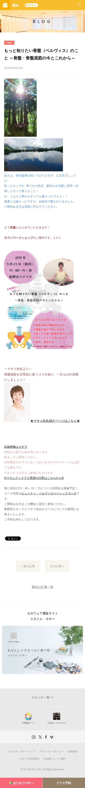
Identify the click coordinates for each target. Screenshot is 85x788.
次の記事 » (57, 566)
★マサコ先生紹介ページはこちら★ (55, 421)
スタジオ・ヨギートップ (21, 751)
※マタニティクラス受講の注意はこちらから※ (34, 478)
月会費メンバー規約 (54, 758)
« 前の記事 (28, 566)
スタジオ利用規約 (29, 758)
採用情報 (72, 751)
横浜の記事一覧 (42, 587)
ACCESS (32, 5)
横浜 (15, 5)
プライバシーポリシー (51, 751)
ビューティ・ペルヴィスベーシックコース (48, 493)
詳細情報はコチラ (15, 447)
